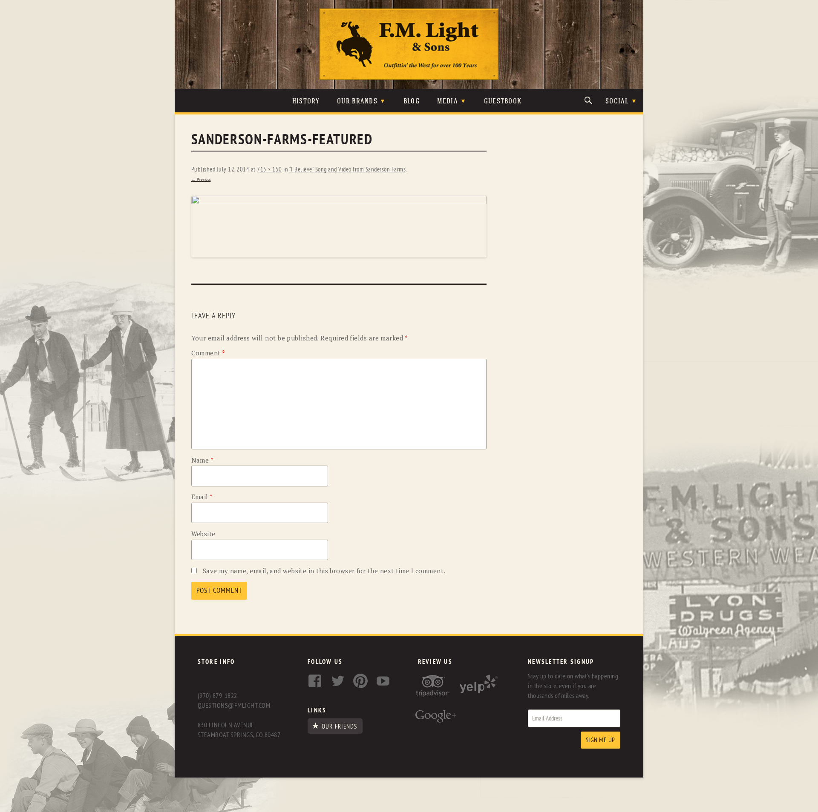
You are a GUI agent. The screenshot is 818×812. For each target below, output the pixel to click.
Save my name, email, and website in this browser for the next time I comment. (324, 570)
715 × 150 (269, 169)
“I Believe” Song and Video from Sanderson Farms (347, 169)
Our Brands (357, 101)
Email (202, 496)
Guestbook (503, 101)
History (306, 101)
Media (447, 101)
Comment (208, 353)
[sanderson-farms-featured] (339, 226)
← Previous (201, 179)
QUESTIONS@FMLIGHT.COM (234, 705)
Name (202, 460)
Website (203, 533)
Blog (411, 101)
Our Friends (339, 726)
